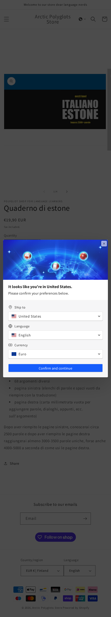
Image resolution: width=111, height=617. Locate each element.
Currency (21, 345)
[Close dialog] (104, 243)
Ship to (19, 307)
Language (22, 326)
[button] (55, 316)
